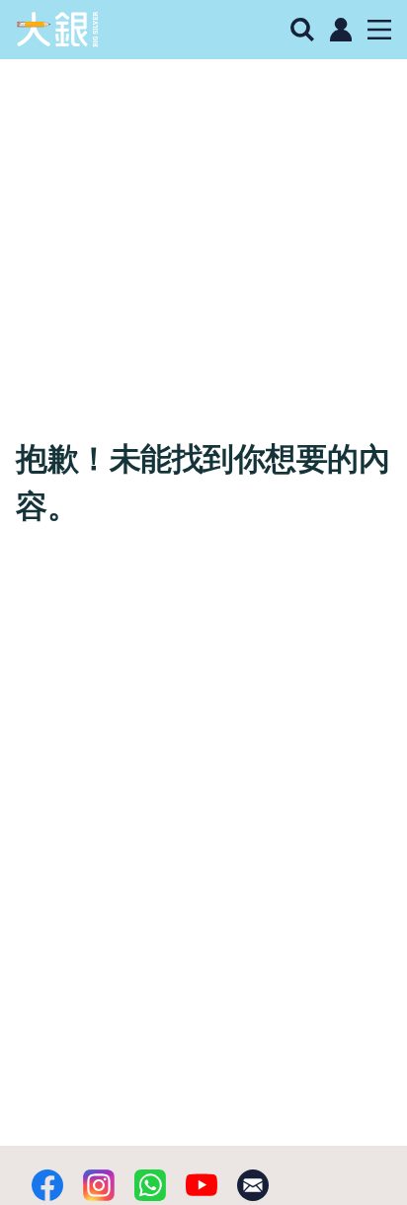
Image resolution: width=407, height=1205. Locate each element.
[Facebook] (47, 1185)
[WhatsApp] (150, 1185)
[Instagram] (99, 1185)
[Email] (253, 1185)
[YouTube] (201, 1185)
